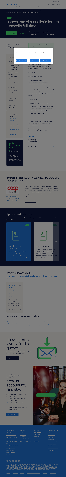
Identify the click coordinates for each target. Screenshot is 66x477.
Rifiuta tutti (34, 60)
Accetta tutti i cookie (45, 60)
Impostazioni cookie (21, 60)
